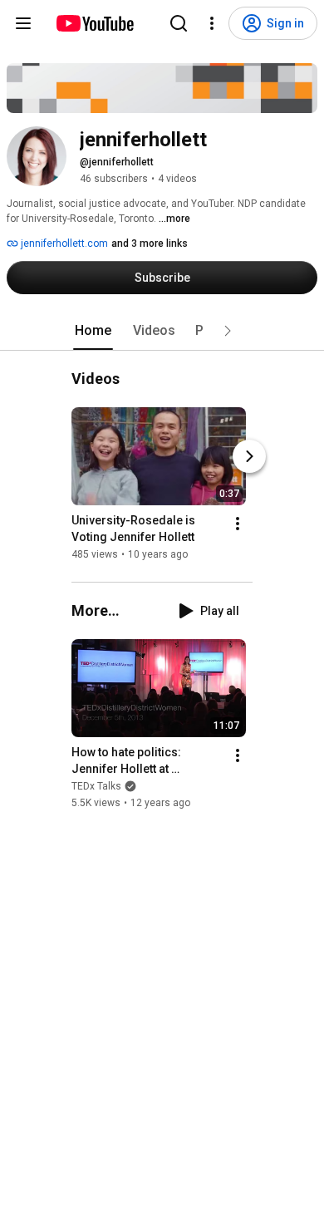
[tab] (93, 331)
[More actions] (237, 523)
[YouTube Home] (94, 23)
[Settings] (212, 23)
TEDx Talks (96, 787)
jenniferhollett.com (63, 243)
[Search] (179, 23)
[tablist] (162, 331)
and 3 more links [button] (149, 243)
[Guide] (23, 23)
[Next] (249, 456)
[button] (228, 331)
